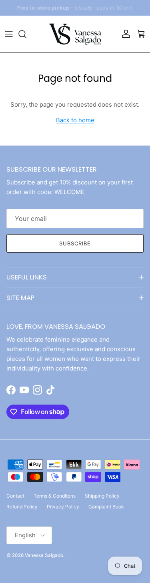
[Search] (26, 34)
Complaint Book (106, 507)
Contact (15, 496)
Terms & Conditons (55, 496)
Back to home (75, 120)
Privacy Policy (63, 507)
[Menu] (9, 34)
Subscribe (75, 243)
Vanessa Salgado (44, 555)
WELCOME (69, 192)
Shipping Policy (102, 496)
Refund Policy (22, 507)
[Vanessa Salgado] (75, 34)
